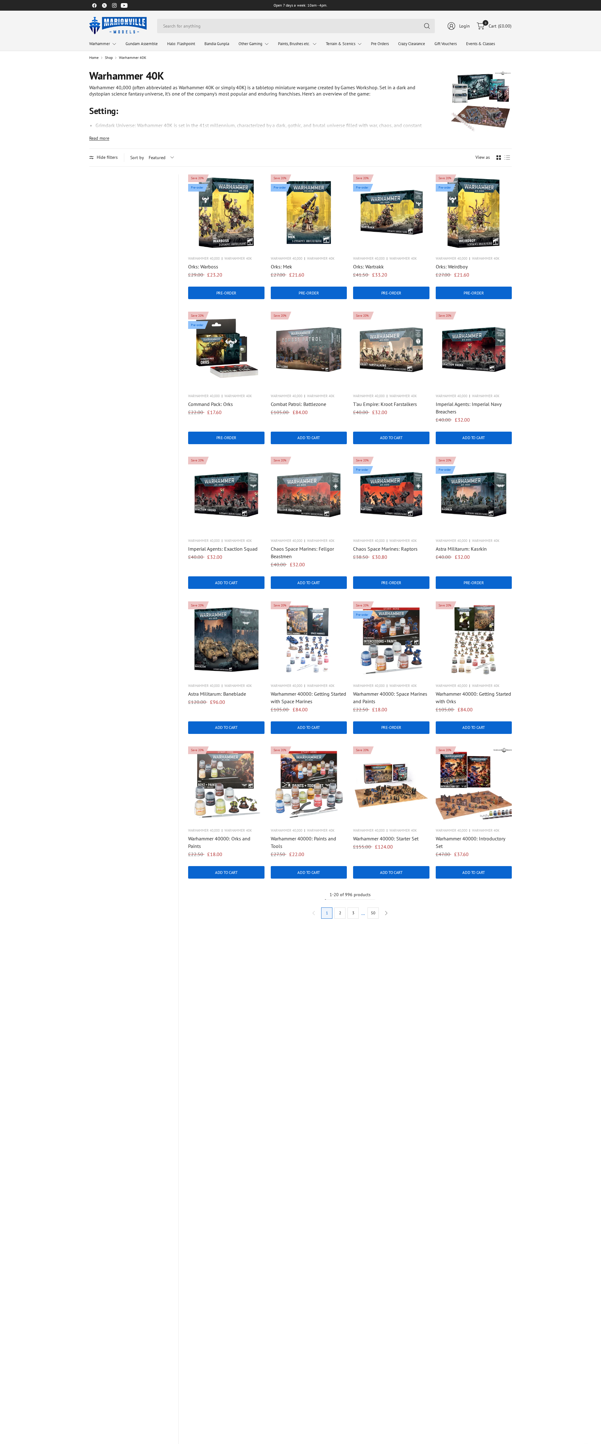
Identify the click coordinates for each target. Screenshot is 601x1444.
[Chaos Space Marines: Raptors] (391, 495)
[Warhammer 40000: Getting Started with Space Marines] (309, 639)
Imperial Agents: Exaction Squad (223, 549)
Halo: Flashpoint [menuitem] (181, 43)
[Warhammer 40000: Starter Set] (391, 784)
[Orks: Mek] (309, 212)
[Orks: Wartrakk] (391, 212)
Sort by (137, 157)
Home (94, 58)
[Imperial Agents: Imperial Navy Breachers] (474, 350)
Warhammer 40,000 (204, 258)
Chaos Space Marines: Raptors (385, 549)
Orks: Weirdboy (452, 266)
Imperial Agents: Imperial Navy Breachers (468, 408)
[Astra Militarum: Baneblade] (226, 639)
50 (373, 913)
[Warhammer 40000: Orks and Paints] (226, 784)
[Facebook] (94, 5)
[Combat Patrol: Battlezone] (309, 350)
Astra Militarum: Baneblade (217, 694)
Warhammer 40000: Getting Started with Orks (473, 697)
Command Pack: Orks (210, 404)
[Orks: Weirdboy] (474, 212)
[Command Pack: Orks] (226, 350)
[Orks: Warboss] (226, 212)
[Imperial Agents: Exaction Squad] (226, 495)
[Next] (386, 913)
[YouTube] (124, 5)
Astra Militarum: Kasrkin (461, 549)
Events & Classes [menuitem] (480, 43)
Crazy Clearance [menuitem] (411, 43)
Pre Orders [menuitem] (380, 43)
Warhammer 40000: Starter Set (386, 838)
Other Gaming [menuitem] (250, 43)
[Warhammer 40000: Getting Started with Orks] (474, 639)
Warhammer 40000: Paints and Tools (303, 842)
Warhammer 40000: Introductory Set (470, 842)
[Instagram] (114, 5)
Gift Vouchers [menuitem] (445, 43)
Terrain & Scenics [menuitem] (340, 43)
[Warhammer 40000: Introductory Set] (474, 784)
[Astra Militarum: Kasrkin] (474, 495)
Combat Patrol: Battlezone (298, 404)
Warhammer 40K (132, 58)
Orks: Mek (281, 266)
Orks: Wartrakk (368, 266)
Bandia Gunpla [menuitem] (216, 43)
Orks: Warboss (203, 266)
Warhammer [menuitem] (99, 43)
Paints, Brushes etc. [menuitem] (294, 43)
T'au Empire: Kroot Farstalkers (385, 404)
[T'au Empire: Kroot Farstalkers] (391, 350)
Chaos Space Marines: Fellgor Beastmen (302, 552)
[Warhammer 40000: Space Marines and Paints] (391, 639)
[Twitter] (104, 5)
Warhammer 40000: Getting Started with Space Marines (308, 697)
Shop (109, 58)
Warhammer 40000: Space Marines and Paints (390, 697)
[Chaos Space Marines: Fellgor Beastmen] (309, 495)
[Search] (427, 26)
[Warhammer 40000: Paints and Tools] (309, 784)
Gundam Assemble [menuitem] (142, 43)
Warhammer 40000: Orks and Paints (219, 842)
